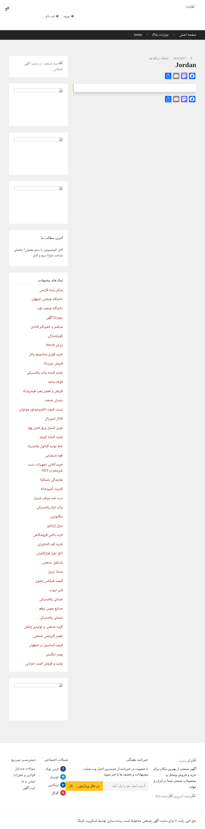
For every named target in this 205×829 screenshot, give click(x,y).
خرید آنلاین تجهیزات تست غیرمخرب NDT (45, 468)
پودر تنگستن (54, 655)
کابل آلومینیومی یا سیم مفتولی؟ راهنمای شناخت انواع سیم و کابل (38, 252)
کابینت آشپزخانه (52, 489)
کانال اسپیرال (54, 419)
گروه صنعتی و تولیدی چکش (43, 627)
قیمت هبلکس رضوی (49, 581)
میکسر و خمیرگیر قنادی (47, 327)
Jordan (138, 35)
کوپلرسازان (55, 336)
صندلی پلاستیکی (51, 599)
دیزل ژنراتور (55, 526)
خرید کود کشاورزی (50, 544)
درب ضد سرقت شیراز (48, 498)
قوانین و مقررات (24, 775)
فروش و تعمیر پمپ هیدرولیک (42, 391)
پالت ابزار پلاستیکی (49, 508)
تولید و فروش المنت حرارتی (44, 664)
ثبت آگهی (29, 788)
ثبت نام (50, 16)
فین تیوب (56, 590)
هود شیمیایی (54, 456)
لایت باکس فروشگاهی (48, 535)
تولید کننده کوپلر (51, 437)
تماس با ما (28, 782)
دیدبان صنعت (53, 400)
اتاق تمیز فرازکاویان (49, 553)
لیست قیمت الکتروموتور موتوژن (41, 410)
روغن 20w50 (54, 345)
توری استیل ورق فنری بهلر (45, 428)
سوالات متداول (25, 769)
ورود (66, 16)
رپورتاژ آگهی (54, 318)
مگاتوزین (56, 517)
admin (164, 58)
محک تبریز (55, 572)
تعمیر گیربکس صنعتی (48, 636)
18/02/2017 (179, 58)
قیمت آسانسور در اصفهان (46, 645)
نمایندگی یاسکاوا (51, 480)
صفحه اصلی (187, 35)
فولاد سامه (55, 382)
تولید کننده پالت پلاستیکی (45, 373)
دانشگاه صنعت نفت (50, 308)
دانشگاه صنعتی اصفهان (47, 299)
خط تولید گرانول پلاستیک (45, 446)
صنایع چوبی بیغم (51, 609)
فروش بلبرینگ (53, 364)
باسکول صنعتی (52, 563)
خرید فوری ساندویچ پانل (46, 354)
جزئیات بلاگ (160, 35)
